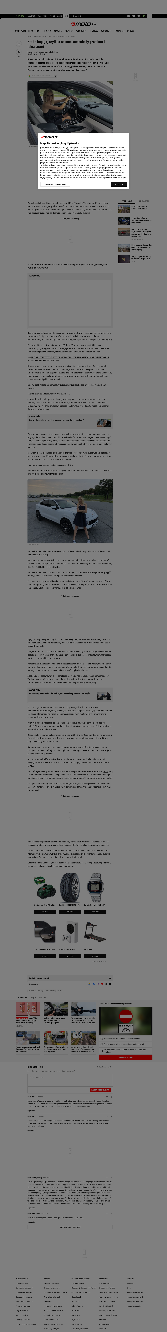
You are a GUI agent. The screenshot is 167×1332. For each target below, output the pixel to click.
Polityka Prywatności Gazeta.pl (108, 178)
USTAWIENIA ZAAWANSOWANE (55, 184)
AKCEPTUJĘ (119, 184)
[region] (83, 161)
